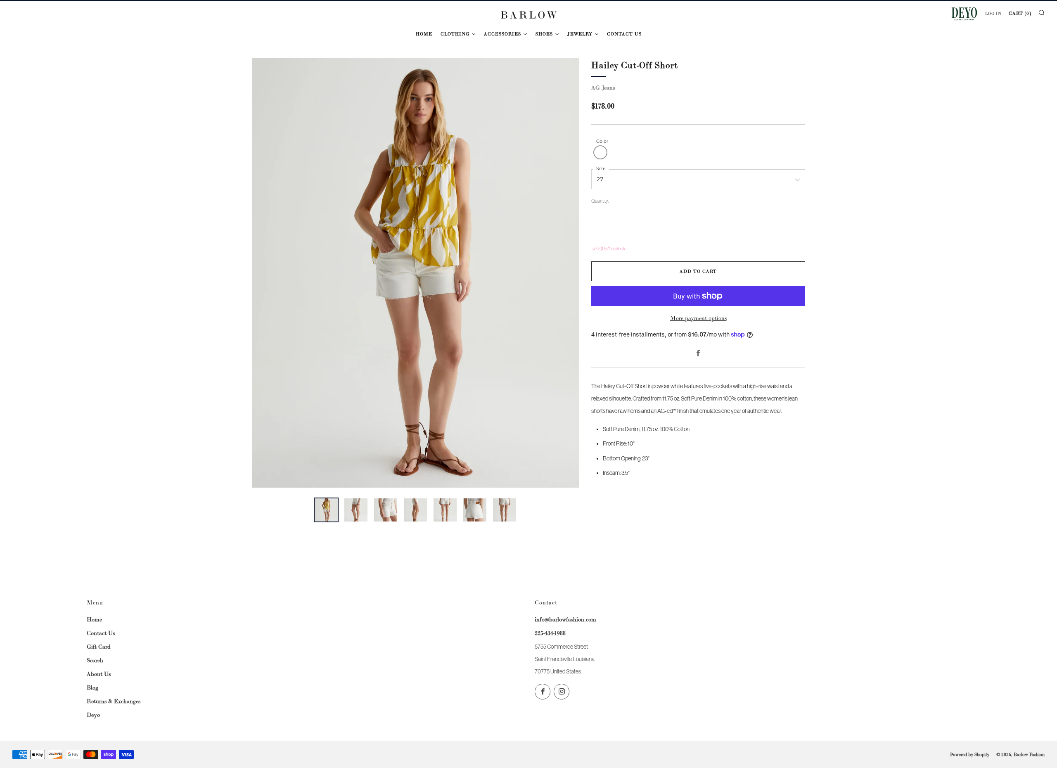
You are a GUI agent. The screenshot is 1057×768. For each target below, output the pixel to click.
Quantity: (600, 201)
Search (95, 660)
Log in (993, 13)
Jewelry (579, 34)
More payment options (698, 318)
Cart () (1020, 13)
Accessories (502, 34)
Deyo (93, 714)
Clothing (455, 34)
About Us (99, 674)
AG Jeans (603, 87)
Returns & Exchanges (113, 701)
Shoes (544, 34)
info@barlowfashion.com (565, 619)
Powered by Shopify (969, 754)
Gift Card (99, 646)
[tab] (326, 510)
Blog (92, 687)
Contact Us (624, 34)
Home (424, 34)
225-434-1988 (550, 633)
